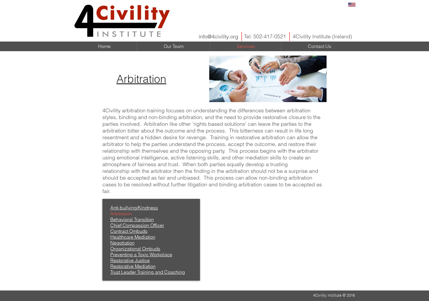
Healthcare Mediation (132, 237)
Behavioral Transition (132, 219)
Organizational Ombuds (135, 249)
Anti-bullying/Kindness (134, 208)
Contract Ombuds (128, 231)
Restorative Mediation (133, 266)
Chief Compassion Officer (137, 225)
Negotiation (122, 243)
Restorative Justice (130, 260)
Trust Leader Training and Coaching (147, 272)
